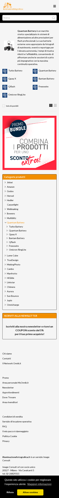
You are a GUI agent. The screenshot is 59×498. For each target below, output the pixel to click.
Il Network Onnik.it (11, 363)
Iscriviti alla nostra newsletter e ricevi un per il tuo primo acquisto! (29, 330)
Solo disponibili (12, 106)
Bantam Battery (46, 78)
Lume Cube (12, 255)
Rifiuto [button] (10, 492)
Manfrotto (12, 273)
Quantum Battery (47, 70)
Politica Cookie (9, 436)
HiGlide (10, 278)
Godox (10, 191)
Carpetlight (12, 204)
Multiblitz (11, 218)
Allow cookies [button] (30, 492)
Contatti (6, 358)
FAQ (4, 426)
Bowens (11, 213)
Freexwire (43, 86)
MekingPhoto (13, 264)
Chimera (11, 287)
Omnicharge (13, 304)
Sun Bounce (13, 296)
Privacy (5, 441)
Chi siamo (7, 353)
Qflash (11, 86)
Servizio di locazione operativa (16, 421)
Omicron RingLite (16, 94)
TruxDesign (12, 260)
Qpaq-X (12, 78)
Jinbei (10, 182)
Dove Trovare (9, 397)
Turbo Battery (15, 70)
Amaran (10, 186)
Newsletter (8, 387)
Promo (5, 377)
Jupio (9, 300)
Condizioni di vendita (12, 416)
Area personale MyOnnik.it (15, 382)
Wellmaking (12, 209)
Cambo (10, 269)
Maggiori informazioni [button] (39, 484)
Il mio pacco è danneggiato (15, 431)
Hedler (10, 200)
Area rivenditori (10, 402)
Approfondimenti (10, 392)
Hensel (10, 195)
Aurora (10, 291)
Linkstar (11, 282)
